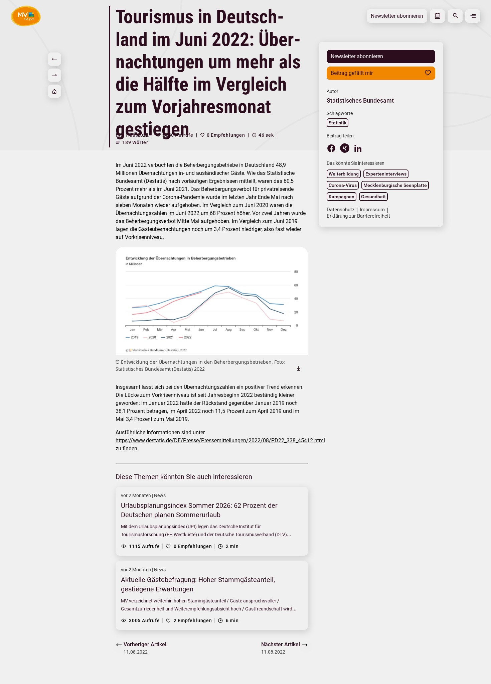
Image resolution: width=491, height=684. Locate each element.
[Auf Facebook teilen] (331, 148)
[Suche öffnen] (455, 16)
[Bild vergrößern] (212, 301)
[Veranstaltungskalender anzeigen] (437, 16)
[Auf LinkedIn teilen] (358, 148)
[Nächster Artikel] (54, 75)
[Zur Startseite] (54, 91)
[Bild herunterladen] (299, 368)
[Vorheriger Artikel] (54, 59)
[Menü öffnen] (472, 16)
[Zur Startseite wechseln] (26, 16)
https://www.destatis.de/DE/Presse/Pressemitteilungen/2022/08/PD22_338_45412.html (220, 440)
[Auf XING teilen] (344, 148)
